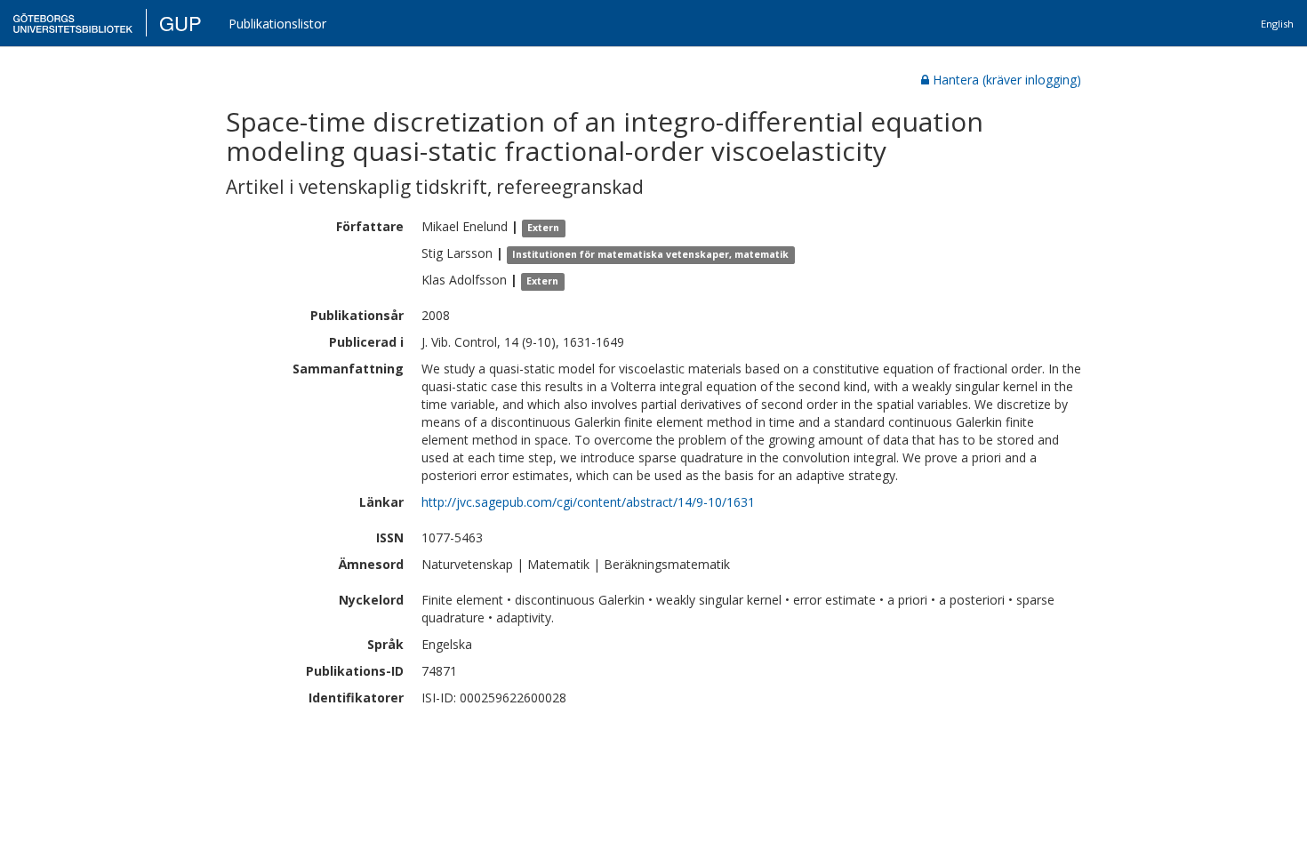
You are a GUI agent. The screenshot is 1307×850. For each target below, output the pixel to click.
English (1277, 23)
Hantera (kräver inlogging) (1007, 79)
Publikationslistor (277, 23)
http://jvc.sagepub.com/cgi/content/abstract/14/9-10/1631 (588, 501)
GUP (180, 22)
